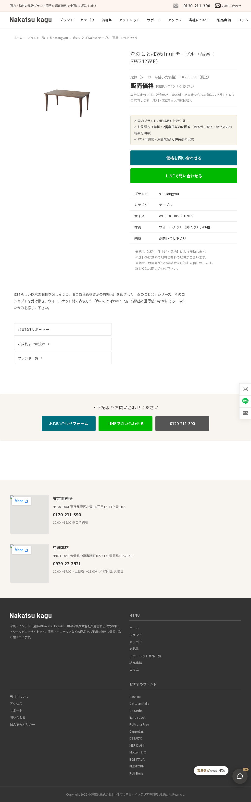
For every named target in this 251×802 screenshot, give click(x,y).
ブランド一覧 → (30, 358)
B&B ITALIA (137, 759)
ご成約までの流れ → (34, 343)
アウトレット (129, 19)
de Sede (135, 710)
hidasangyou (59, 38)
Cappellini (136, 731)
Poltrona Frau (139, 724)
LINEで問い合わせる (184, 176)
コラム (243, 19)
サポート (154, 19)
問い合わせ (18, 717)
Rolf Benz (136, 773)
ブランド (66, 19)
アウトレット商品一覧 (145, 656)
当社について (199, 19)
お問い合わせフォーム (68, 423)
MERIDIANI (136, 745)
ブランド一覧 (36, 38)
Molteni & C (137, 752)
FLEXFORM (137, 766)
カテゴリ (87, 19)
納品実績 (224, 19)
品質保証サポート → (34, 329)
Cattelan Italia (139, 703)
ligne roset (137, 717)
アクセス (175, 19)
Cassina (135, 696)
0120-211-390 (196, 6)
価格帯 (106, 19)
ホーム (18, 38)
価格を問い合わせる (183, 158)
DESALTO (135, 738)
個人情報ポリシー (22, 724)
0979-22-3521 (67, 563)
